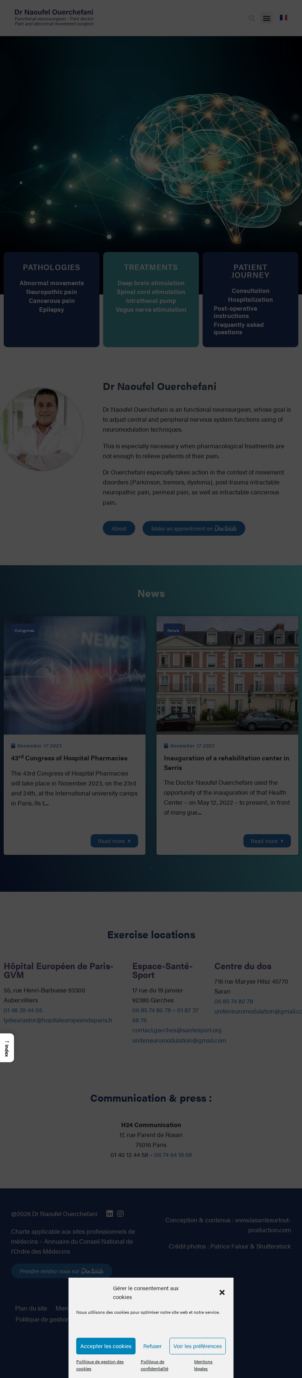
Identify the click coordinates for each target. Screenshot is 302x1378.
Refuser (152, 1346)
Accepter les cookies (105, 1346)
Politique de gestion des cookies (100, 1365)
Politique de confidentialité (154, 1365)
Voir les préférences (197, 1346)
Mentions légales (203, 1365)
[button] (222, 1292)
